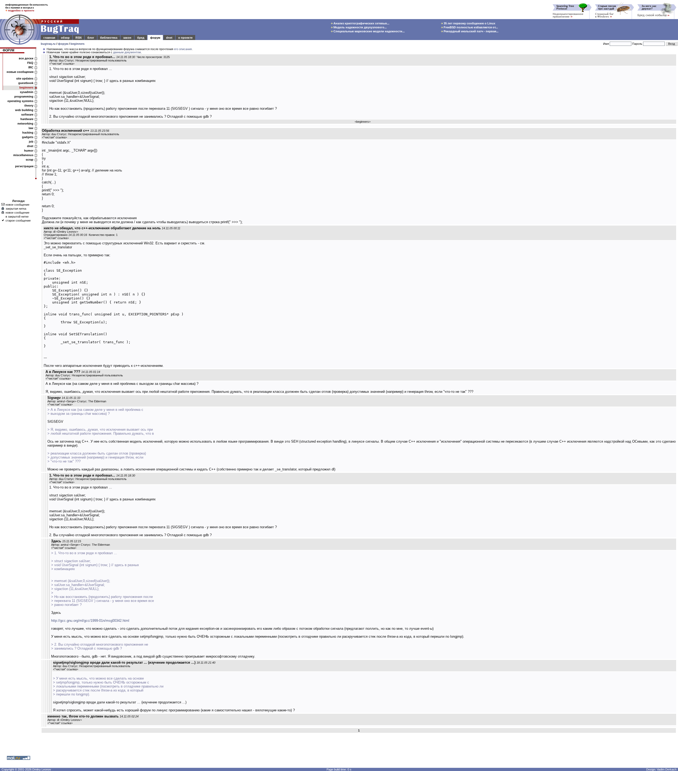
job (31, 141)
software (27, 114)
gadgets (27, 137)
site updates (24, 78)
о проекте (185, 37)
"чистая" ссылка (62, 63)
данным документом (127, 52)
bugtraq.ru (48, 43)
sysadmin (26, 92)
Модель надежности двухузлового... (360, 27)
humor (28, 150)
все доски (26, 58)
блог (90, 37)
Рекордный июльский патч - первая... (470, 31)
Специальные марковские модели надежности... (369, 31)
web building (24, 110)
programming (23, 96)
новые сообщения (20, 71)
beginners (77, 43)
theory (28, 105)
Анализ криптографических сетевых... (361, 23)
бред (140, 37)
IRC (30, 67)
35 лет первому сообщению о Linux (469, 23)
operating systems (20, 101)
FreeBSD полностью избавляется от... (470, 27)
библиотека (108, 37)
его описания (183, 49)
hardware (26, 119)
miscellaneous (23, 155)
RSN (78, 37)
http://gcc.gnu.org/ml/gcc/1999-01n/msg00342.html (90, 621)
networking (25, 123)
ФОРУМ (8, 50)
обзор (65, 37)
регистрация (24, 166)
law (31, 128)
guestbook (25, 83)
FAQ (30, 62)
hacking (27, 132)
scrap (29, 159)
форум (155, 37)
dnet (169, 37)
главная (49, 37)
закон (127, 37)
